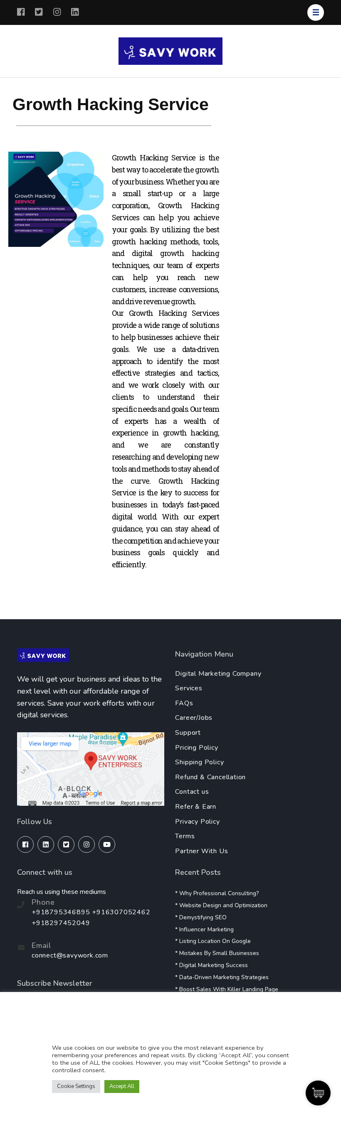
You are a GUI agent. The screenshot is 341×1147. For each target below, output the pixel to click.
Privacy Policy (197, 821)
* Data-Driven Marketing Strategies (222, 977)
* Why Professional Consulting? (217, 893)
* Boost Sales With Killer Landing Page (226, 989)
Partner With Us (201, 851)
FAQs (184, 703)
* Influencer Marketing (204, 929)
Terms (185, 836)
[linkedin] (45, 844)
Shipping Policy (199, 762)
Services (188, 688)
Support (188, 732)
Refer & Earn (195, 806)
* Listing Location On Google (213, 941)
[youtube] (107, 844)
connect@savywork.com (70, 955)
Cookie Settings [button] (76, 1086)
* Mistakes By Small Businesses (217, 953)
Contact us (192, 791)
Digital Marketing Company (218, 673)
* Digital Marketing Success (211, 965)
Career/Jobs (194, 717)
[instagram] (86, 844)
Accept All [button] (121, 1086)
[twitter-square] (66, 844)
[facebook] (25, 844)
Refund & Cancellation (210, 777)
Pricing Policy (196, 747)
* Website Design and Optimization (221, 905)
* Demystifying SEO (201, 917)
